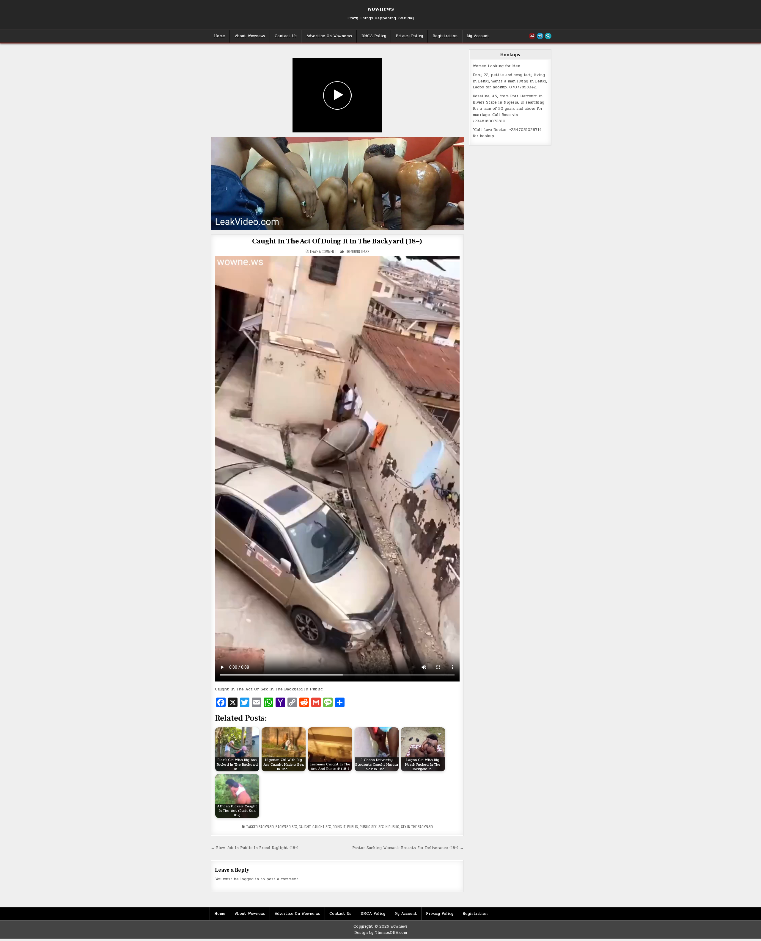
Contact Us (286, 36)
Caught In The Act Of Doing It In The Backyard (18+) (337, 241)
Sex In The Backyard (417, 826)
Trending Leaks (357, 251)
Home (219, 36)
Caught (305, 826)
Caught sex (321, 826)
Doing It (339, 826)
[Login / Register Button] (540, 36)
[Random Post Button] (532, 36)
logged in (249, 879)
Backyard (266, 826)
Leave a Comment (323, 251)
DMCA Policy (373, 36)
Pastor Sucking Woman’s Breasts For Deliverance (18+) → (408, 848)
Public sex (368, 826)
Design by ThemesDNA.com (380, 933)
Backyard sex (286, 826)
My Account (478, 36)
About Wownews (250, 36)
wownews (380, 9)
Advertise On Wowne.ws (329, 36)
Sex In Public (388, 826)
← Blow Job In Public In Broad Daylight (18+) (254, 848)
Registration (445, 36)
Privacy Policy (409, 36)
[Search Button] (548, 36)
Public (352, 826)
